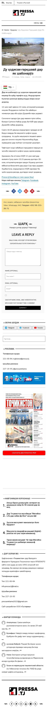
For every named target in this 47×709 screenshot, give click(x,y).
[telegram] (30, 703)
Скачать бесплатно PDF (24, 453)
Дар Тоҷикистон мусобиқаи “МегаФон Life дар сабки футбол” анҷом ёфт (23, 515)
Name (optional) (11, 271)
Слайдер (16, 77)
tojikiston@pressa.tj (21, 359)
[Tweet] (19, 191)
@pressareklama (20, 369)
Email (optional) (11, 283)
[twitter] (16, 703)
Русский (27, 3)
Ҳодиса (13, 30)
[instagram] (21, 703)
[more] (9, 629)
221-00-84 (7, 359)
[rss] (35, 703)
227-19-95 (7, 369)
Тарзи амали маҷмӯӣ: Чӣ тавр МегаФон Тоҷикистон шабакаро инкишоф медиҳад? (24, 542)
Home (6, 30)
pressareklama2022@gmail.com (14, 601)
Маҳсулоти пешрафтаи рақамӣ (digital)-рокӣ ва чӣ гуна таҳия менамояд (24, 532)
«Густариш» (26, 606)
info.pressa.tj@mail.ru (10, 586)
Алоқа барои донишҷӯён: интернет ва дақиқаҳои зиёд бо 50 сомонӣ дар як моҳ (23, 505)
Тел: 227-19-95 (8, 596)
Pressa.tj (6, 77)
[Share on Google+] (26, 191)
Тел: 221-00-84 (8, 581)
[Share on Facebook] (13, 191)
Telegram (25, 205)
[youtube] (26, 703)
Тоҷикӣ (19, 3)
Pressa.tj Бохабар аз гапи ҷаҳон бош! (18, 177)
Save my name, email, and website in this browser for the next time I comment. (20, 301)
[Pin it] (32, 191)
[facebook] (11, 703)
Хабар (22, 77)
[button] (38, 23)
